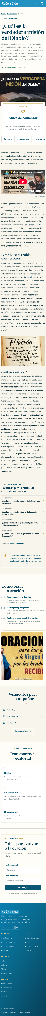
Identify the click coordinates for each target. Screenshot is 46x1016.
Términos (27, 1013)
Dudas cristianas (12, 14)
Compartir (22, 67)
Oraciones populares (8, 946)
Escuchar (9, 139)
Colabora (4, 992)
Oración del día (6, 938)
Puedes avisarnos (10, 816)
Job (30, 277)
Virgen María (29, 950)
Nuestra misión (6, 988)
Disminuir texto (24, 139)
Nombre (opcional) (11, 865)
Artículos (4, 965)
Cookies (20, 1013)
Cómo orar (4, 950)
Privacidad (13, 1013)
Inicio (3, 14)
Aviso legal (4, 1013)
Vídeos (3, 969)
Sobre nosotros (6, 984)
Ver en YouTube (40, 196)
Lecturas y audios (7, 973)
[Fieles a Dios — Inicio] (10, 3)
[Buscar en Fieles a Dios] (36, 3)
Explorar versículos (21, 731)
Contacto (4, 996)
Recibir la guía (23, 887)
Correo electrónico (11, 876)
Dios (17, 217)
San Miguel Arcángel (32, 946)
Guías (3, 961)
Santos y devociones (32, 938)
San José (28, 942)
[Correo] (17, 927)
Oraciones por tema (8, 942)
